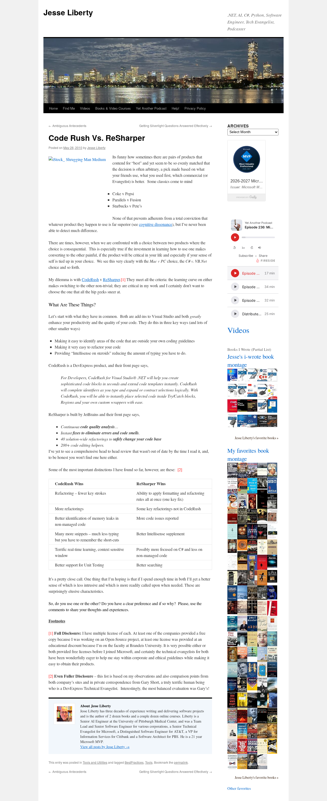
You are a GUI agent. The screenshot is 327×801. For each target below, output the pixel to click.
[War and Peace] (252, 507)
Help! (175, 108)
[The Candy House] (232, 721)
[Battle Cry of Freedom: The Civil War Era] (252, 476)
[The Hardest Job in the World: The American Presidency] (272, 660)
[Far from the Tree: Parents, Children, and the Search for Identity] (262, 583)
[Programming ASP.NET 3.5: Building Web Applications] (262, 410)
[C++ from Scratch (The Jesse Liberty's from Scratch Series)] (242, 410)
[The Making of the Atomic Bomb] (242, 721)
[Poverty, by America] (262, 721)
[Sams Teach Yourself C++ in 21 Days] (232, 379)
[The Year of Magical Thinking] (262, 752)
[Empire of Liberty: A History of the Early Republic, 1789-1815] (272, 736)
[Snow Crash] (252, 537)
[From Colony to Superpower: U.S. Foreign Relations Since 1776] (252, 736)
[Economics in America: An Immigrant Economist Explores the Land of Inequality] (232, 768)
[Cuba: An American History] (232, 752)
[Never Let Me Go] (262, 645)
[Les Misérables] (242, 508)
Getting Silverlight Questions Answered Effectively (175, 125)
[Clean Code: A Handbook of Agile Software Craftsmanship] (272, 565)
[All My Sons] (262, 491)
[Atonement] (272, 507)
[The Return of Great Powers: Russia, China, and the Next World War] (262, 767)
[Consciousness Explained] (272, 521)
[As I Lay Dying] (242, 568)
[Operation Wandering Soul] (242, 706)
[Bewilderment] (232, 690)
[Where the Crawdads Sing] (242, 660)
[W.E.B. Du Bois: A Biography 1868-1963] (252, 722)
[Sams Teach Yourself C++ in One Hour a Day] (252, 425)
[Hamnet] (252, 675)
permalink (181, 762)
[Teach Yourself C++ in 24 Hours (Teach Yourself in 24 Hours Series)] (262, 379)
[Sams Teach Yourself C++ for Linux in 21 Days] (242, 425)
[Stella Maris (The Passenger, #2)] (272, 706)
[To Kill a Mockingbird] (242, 491)
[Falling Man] (242, 597)
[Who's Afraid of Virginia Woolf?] (252, 492)
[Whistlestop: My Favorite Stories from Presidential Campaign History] (242, 629)
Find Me (69, 108)
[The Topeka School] (262, 706)
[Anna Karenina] (232, 551)
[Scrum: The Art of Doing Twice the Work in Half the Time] (242, 752)
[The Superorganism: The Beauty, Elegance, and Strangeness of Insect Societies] (272, 581)
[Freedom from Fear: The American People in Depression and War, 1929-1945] (242, 476)
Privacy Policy (195, 108)
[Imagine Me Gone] (262, 660)
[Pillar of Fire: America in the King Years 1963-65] (252, 598)
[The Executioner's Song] (272, 629)
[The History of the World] (252, 644)
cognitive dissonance (155, 224)
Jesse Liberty (68, 12)
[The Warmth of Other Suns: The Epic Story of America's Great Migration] (242, 522)
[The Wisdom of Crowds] (232, 491)
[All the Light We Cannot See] (232, 629)
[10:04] (252, 706)
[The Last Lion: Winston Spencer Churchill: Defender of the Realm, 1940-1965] (242, 584)
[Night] (262, 476)
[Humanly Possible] (232, 737)
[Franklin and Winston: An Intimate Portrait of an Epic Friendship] (272, 721)
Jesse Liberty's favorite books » (256, 437)
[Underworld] (242, 645)
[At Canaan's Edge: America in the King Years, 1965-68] (262, 598)
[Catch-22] (272, 491)
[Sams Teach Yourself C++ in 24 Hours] (252, 395)
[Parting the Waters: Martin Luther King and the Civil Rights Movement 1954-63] (232, 476)
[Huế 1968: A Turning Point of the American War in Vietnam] (232, 644)
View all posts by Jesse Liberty (105, 746)
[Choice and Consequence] (232, 599)
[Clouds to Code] (232, 410)
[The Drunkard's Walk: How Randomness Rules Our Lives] (262, 552)
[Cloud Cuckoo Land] (262, 675)
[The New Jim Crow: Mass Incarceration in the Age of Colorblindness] (252, 613)
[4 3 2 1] (252, 629)
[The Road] (262, 508)
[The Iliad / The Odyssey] (242, 614)
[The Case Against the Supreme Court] (272, 614)
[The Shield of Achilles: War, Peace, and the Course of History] (232, 612)
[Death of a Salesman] (252, 569)
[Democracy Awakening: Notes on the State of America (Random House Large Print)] (242, 736)
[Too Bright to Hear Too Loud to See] (252, 655)
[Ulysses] (232, 583)
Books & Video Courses (113, 108)
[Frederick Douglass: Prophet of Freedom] (252, 767)
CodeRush (90, 279)
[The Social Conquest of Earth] (272, 537)
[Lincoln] (252, 583)
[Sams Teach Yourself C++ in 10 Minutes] (272, 398)
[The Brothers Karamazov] (232, 522)
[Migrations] (232, 675)
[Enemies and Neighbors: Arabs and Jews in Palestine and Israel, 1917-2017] (242, 767)
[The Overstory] (232, 660)
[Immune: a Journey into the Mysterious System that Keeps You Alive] (252, 688)
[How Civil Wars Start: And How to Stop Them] (232, 706)
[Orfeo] (272, 691)
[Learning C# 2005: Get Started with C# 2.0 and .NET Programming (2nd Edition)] (232, 395)
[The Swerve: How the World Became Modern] (242, 690)
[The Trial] (232, 568)
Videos (85, 108)
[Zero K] (272, 644)
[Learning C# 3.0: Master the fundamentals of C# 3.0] (242, 395)
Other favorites (239, 788)
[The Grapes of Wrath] (272, 552)
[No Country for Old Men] (262, 568)
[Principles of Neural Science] (272, 597)
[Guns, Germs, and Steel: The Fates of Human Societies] (262, 522)
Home (53, 108)
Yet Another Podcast (151, 108)
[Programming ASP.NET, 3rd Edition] (252, 380)
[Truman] (272, 476)
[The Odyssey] (242, 553)
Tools (149, 762)
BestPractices (134, 762)
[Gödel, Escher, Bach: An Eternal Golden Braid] (242, 537)
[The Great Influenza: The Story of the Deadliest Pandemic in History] (252, 553)
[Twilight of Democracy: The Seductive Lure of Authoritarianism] (272, 677)
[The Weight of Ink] (262, 629)
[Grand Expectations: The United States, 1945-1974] (252, 752)
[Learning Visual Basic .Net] (232, 426)
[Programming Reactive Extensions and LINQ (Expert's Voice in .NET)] (252, 410)
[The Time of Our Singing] (262, 691)
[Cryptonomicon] (262, 538)
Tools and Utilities (95, 762)
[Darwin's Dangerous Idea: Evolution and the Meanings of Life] (252, 523)
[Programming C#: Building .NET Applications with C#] (242, 380)
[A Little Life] (242, 675)
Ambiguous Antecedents (67, 125)
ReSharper (111, 279)
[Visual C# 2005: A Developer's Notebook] (272, 411)
